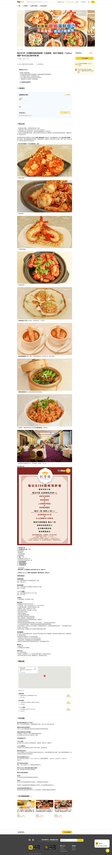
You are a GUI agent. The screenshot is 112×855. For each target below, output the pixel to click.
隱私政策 (56, 841)
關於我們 (62, 847)
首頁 (18, 49)
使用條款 (52, 841)
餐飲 (22, 49)
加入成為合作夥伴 (63, 851)
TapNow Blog (63, 849)
